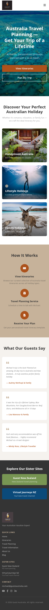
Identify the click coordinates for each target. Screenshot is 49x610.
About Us (6, 551)
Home (4, 536)
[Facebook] (7, 591)
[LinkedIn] (16, 591)
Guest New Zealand (10, 566)
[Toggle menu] (44, 5)
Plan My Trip (25, 77)
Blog (4, 555)
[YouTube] (3, 591)
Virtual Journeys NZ (10, 573)
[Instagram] (11, 591)
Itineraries (6, 540)
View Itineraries (24, 68)
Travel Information (10, 547)
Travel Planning (9, 544)
